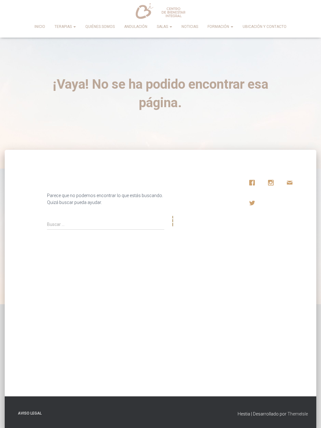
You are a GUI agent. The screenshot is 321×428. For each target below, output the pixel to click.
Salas (163, 26)
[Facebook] (253, 183)
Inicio (39, 26)
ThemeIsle (297, 413)
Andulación (135, 26)
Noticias (190, 26)
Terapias (64, 26)
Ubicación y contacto (265, 26)
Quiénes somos (100, 26)
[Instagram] (272, 183)
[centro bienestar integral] (160, 11)
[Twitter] (253, 203)
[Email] (291, 183)
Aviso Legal (30, 413)
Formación (219, 26)
